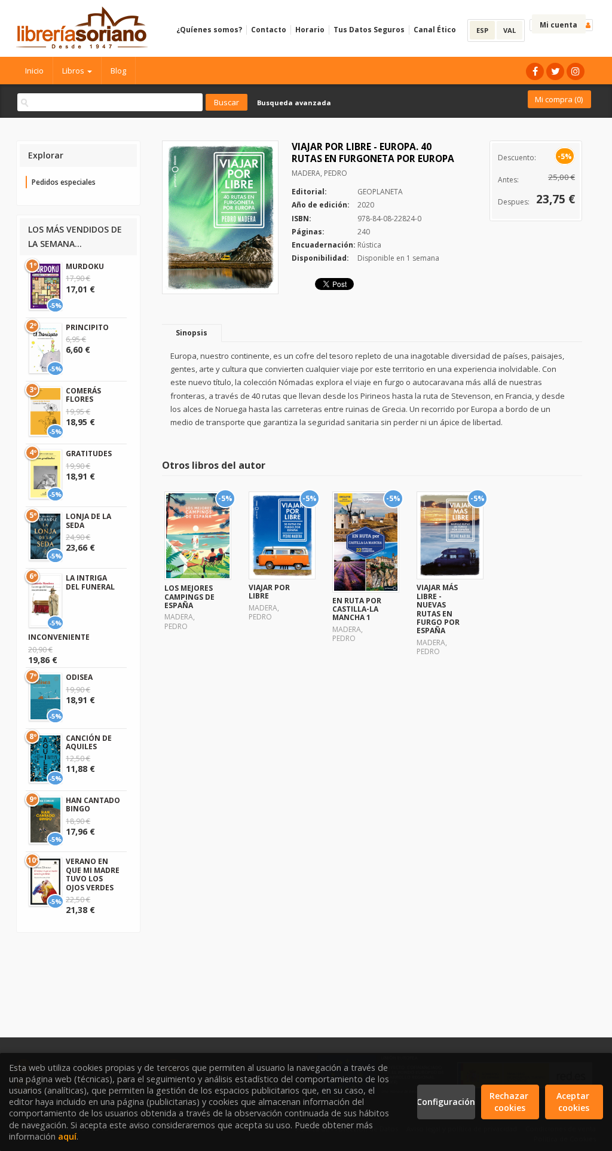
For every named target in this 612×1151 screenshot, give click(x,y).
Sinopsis (191, 333)
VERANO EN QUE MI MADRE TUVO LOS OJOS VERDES (93, 874)
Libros (74, 70)
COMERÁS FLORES (83, 395)
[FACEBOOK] (535, 71)
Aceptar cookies (574, 1101)
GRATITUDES (89, 453)
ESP (482, 30)
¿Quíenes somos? (209, 30)
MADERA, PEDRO (319, 173)
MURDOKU (85, 266)
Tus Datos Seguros (369, 30)
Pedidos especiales (64, 182)
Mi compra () (559, 99)
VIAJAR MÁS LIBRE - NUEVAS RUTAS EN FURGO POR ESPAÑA (438, 609)
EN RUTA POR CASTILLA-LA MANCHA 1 (356, 609)
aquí (67, 1136)
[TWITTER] (555, 71)
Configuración (446, 1101)
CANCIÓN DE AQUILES (89, 742)
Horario (310, 30)
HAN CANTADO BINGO (93, 804)
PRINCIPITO (87, 327)
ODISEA (79, 677)
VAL (509, 30)
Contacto (268, 30)
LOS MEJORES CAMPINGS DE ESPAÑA (189, 596)
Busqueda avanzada (294, 102)
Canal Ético (435, 30)
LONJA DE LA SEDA (88, 520)
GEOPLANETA (380, 192)
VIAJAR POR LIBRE (269, 591)
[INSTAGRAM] (576, 71)
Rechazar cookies (510, 1101)
